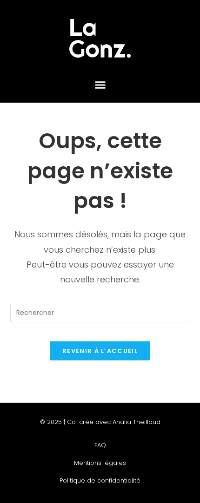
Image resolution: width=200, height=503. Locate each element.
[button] (100, 85)
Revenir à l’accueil (100, 350)
